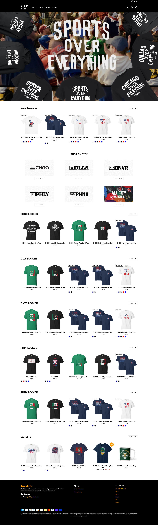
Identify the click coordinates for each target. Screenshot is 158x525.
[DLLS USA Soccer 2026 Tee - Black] (71, 292)
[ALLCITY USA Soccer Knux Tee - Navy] (24, 142)
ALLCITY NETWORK (121, 489)
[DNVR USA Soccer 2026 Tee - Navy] (69, 336)
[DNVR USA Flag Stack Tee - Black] (73, 142)
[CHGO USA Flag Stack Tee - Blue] (125, 142)
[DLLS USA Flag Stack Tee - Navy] (119, 292)
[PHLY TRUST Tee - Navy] (26, 381)
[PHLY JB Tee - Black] (45, 381)
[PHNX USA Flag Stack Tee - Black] (97, 142)
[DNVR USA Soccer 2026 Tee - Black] (71, 336)
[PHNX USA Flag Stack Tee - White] (93, 142)
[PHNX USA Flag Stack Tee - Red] (99, 142)
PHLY (117, 499)
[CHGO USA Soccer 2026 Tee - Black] (119, 247)
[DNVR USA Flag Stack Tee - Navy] (71, 142)
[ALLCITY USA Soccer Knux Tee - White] (21, 142)
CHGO (117, 491)
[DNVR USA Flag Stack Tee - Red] (76, 142)
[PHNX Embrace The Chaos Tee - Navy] (24, 470)
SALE (40, 7)
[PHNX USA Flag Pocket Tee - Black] (95, 426)
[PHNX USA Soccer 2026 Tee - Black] (71, 426)
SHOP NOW (79, 178)
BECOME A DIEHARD (51, 7)
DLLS (117, 494)
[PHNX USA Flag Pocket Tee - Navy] (93, 426)
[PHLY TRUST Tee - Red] (24, 381)
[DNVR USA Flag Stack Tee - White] (69, 142)
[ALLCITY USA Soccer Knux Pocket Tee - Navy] (45, 143)
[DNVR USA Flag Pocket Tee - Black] (95, 336)
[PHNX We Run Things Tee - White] (45, 470)
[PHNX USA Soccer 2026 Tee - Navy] (69, 426)
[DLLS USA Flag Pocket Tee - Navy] (93, 292)
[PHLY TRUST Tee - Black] (21, 381)
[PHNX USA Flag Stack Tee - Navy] (95, 142)
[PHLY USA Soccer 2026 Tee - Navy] (116, 381)
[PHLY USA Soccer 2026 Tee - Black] (119, 381)
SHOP (33, 7)
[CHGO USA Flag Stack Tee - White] (116, 142)
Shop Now (39, 178)
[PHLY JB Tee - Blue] (50, 381)
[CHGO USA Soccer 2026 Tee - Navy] (116, 247)
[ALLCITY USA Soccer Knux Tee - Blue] (30, 142)
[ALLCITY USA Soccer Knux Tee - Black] (26, 142)
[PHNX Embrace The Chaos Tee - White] (21, 470)
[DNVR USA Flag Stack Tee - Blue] (78, 142)
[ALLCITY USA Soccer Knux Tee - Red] (28, 142)
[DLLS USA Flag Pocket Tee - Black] (95, 292)
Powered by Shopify (79, 518)
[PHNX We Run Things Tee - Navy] (47, 470)
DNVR (117, 497)
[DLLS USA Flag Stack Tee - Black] (121, 292)
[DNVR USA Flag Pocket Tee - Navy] (93, 336)
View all (133, 108)
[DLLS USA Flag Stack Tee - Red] (123, 292)
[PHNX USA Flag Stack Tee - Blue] (102, 142)
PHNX (117, 502)
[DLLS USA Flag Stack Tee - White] (116, 292)
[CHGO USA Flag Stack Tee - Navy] (119, 142)
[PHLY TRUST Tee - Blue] (28, 381)
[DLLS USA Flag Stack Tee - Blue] (125, 292)
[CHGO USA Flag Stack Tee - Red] (123, 142)
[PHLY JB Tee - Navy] (47, 381)
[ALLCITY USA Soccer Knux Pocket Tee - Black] (47, 143)
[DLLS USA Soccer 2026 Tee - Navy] (69, 292)
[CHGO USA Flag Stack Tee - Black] (121, 142)
